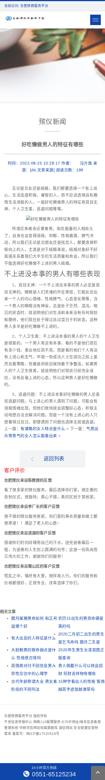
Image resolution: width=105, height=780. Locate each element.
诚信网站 (66, 728)
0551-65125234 (53, 774)
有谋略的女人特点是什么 (42, 428)
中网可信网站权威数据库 (38, 728)
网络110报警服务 (47, 722)
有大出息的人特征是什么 (33, 638)
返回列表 (54, 459)
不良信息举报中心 (18, 722)
